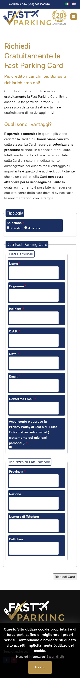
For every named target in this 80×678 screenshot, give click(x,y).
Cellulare (16, 539)
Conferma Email (22, 399)
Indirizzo (16, 308)
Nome (14, 263)
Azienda (34, 228)
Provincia (17, 471)
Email (14, 376)
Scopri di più (55, 656)
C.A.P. (14, 331)
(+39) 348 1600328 (39, 4)
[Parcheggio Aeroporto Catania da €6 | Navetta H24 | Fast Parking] (35, 17)
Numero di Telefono (24, 516)
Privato (15, 228)
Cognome (17, 286)
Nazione (15, 494)
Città (14, 354)
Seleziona (15, 223)
